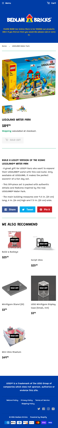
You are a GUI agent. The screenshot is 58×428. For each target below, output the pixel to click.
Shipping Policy (28, 404)
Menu (8, 3)
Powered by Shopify (38, 417)
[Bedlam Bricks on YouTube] (53, 409)
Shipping (6, 131)
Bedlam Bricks (21, 417)
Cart (53, 3)
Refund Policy (12, 400)
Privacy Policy (27, 400)
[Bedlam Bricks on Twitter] (38, 409)
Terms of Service (42, 400)
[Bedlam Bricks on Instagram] (48, 409)
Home (4, 46)
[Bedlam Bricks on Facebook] (43, 409)
